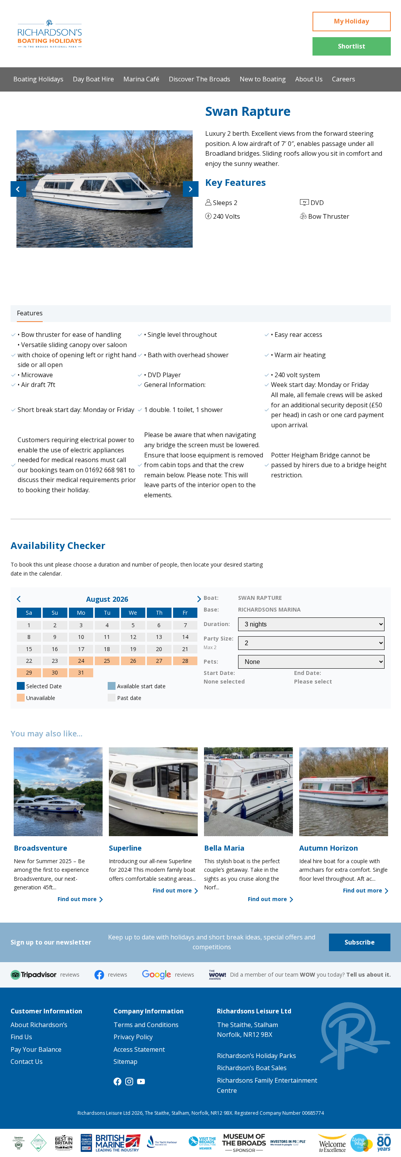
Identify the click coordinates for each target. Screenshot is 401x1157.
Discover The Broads (199, 79)
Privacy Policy (133, 1037)
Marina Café (141, 79)
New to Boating (263, 79)
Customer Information (46, 1011)
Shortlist (351, 46)
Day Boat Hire (93, 79)
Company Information (149, 1011)
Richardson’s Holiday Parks (256, 1055)
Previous (18, 186)
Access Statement (139, 1049)
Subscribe (360, 942)
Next (191, 186)
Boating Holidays (38, 79)
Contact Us (27, 1061)
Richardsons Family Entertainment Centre (267, 1085)
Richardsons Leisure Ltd (254, 1011)
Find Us (21, 1037)
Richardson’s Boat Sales (252, 1067)
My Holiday (351, 21)
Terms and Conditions (146, 1024)
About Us (309, 79)
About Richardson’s (39, 1024)
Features (30, 313)
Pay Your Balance (36, 1049)
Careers (343, 79)
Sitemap (125, 1061)
